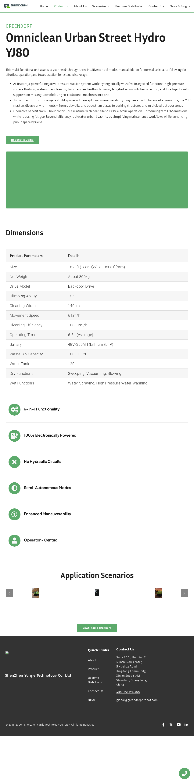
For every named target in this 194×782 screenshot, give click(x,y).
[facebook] (163, 725)
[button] (9, 593)
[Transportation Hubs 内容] (97, 592)
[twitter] (171, 725)
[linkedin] (186, 725)
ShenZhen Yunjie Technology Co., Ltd (46, 724)
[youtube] (179, 725)
